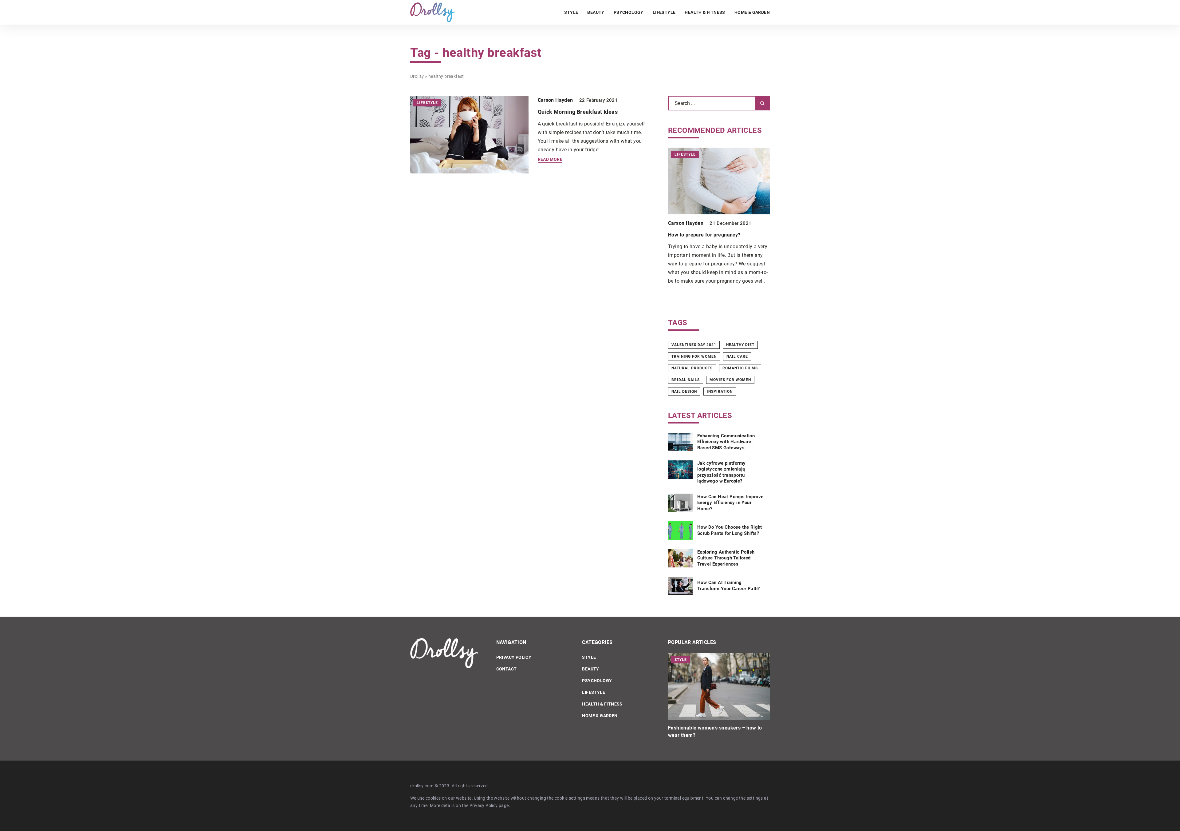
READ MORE (550, 159)
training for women (694, 356)
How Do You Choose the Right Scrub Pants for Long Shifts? (729, 530)
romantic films (740, 368)
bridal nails (685, 380)
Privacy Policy (484, 805)
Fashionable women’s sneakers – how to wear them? (715, 731)
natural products (692, 368)
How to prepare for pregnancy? (704, 235)
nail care (737, 356)
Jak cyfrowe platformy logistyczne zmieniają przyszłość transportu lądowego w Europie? (721, 472)
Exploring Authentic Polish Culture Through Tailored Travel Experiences (725, 558)
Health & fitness (705, 12)
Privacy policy (514, 657)
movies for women (730, 380)
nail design (684, 391)
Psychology (628, 12)
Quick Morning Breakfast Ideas (578, 112)
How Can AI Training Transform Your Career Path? (728, 585)
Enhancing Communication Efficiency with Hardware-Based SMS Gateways (726, 442)
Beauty (595, 12)
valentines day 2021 (693, 345)
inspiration (720, 391)
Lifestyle (664, 12)
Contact (506, 668)
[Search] (762, 103)
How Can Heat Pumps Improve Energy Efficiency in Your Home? (730, 502)
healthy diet (740, 345)
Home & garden (752, 12)
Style (571, 12)
